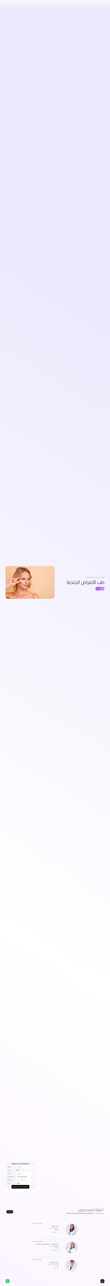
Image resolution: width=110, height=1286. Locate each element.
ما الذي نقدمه (98, 577)
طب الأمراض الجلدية (90, 577)
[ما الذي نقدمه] (100, 575)
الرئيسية (103, 577)
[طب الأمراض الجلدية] (93, 575)
